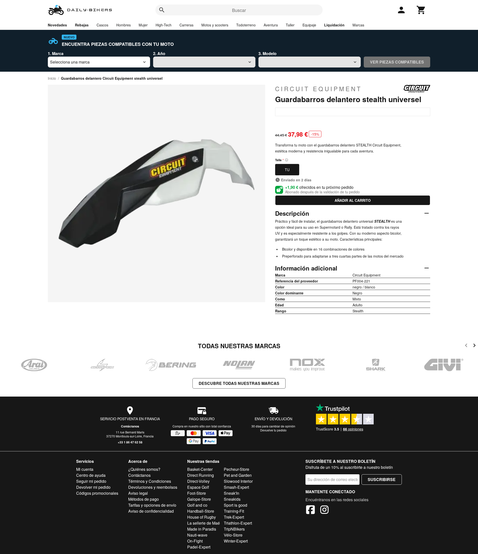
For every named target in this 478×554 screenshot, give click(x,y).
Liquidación (334, 24)
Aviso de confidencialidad (151, 511)
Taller (290, 24)
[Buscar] (161, 9)
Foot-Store (196, 493)
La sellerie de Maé (203, 523)
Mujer (143, 24)
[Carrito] (421, 10)
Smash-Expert (236, 487)
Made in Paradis (201, 529)
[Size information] (286, 160)
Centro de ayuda (91, 475)
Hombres (123, 24)
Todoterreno (246, 24)
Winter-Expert (236, 541)
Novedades (57, 24)
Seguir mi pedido (91, 481)
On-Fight (195, 541)
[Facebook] (310, 510)
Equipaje (309, 24)
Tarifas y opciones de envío (152, 505)
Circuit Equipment (318, 89)
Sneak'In (231, 493)
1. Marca (55, 53)
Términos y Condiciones (149, 481)
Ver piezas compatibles (397, 62)
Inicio (52, 78)
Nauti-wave (197, 535)
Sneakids (232, 499)
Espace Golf (198, 487)
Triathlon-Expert (238, 523)
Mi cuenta (84, 469)
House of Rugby (201, 517)
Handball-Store (200, 511)
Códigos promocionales (97, 493)
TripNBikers (234, 529)
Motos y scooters (214, 24)
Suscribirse (382, 479)
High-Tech (164, 24)
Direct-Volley (198, 481)
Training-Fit (234, 511)
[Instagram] (324, 510)
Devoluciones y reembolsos (152, 487)
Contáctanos (130, 426)
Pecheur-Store (236, 469)
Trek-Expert (234, 517)
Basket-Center (200, 469)
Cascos (102, 24)
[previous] (466, 346)
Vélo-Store (233, 535)
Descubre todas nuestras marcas (239, 383)
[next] (474, 346)
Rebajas (82, 24)
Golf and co (197, 505)
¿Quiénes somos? (144, 469)
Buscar (239, 10)
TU (287, 169)
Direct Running (200, 475)
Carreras (186, 24)
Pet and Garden (238, 475)
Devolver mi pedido (93, 487)
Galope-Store (199, 499)
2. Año (159, 53)
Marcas (358, 24)
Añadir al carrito (353, 200)
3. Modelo (267, 53)
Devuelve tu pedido (273, 430)
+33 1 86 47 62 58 (130, 442)
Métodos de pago (143, 499)
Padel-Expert (198, 547)
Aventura (271, 24)
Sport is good (235, 505)
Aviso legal (138, 493)
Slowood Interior (238, 481)
